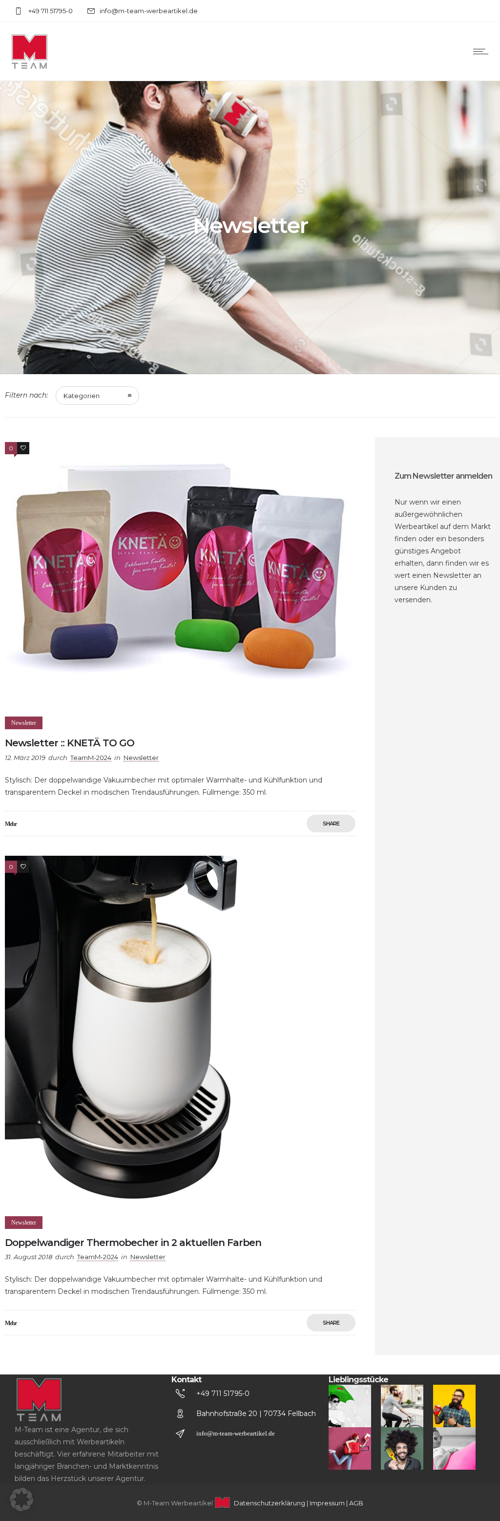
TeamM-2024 (90, 757)
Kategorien (81, 396)
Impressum (327, 1503)
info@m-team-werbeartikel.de (235, 1433)
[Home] (29, 68)
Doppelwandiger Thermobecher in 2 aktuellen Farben (133, 1242)
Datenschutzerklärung (269, 1503)
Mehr (11, 824)
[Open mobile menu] (483, 51)
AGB (356, 1503)
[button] (21, 1499)
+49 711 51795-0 (223, 1393)
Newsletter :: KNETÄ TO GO (69, 743)
